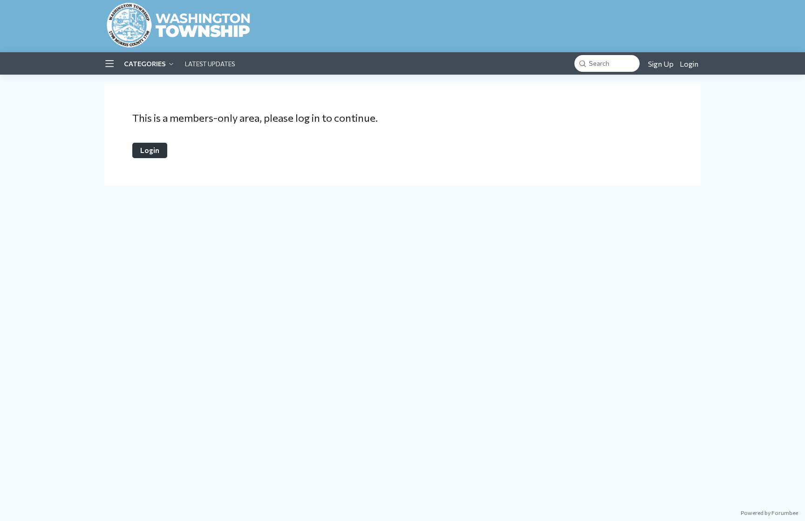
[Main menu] (109, 63)
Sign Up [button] (661, 63)
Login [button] (689, 63)
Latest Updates (210, 64)
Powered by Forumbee (769, 512)
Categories (145, 64)
